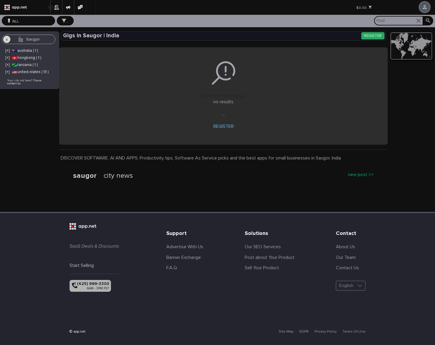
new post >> (361, 174)
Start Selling (82, 265)
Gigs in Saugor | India (91, 35)
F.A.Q (171, 267)
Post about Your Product (269, 257)
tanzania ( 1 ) (27, 64)
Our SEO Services (263, 246)
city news (118, 175)
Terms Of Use (354, 331)
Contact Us (347, 267)
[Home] (25, 7)
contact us (13, 83)
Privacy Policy (326, 331)
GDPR (304, 331)
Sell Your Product (262, 267)
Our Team (346, 257)
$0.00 (362, 8)
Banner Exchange (183, 257)
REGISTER (373, 36)
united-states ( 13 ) (33, 72)
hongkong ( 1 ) (29, 57)
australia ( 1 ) (27, 50)
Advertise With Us (184, 246)
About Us (345, 246)
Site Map (286, 331)
